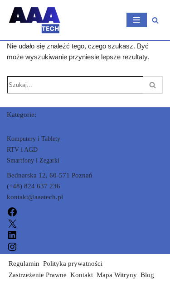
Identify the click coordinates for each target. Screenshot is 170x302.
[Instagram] (12, 245)
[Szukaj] (155, 20)
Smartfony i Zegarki (33, 160)
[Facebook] (12, 211)
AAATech (20, 293)
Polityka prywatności (72, 263)
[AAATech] (34, 20)
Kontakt (81, 274)
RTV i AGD (22, 149)
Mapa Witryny (117, 274)
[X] (12, 222)
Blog (147, 274)
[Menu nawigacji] (136, 20)
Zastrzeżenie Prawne (38, 274)
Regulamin (24, 263)
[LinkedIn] (12, 234)
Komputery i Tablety (33, 138)
